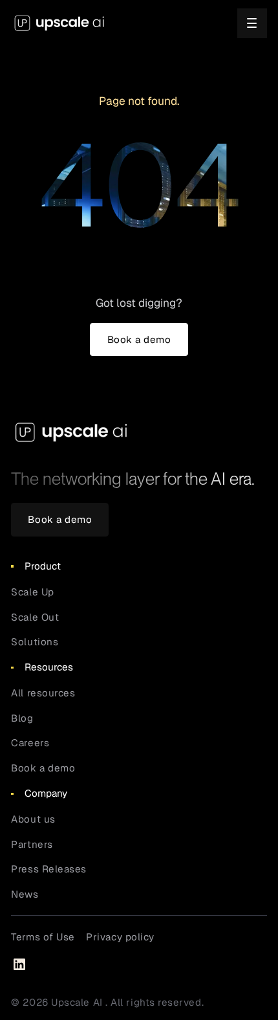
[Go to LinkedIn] (19, 964)
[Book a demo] (138, 340)
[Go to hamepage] (59, 23)
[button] (252, 23)
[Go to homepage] (71, 432)
